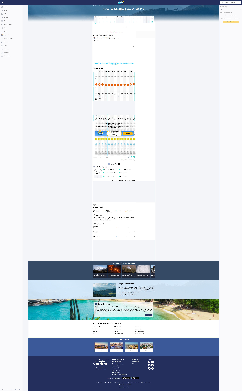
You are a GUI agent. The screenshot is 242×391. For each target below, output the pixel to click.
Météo (94, 5)
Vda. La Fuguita (104, 5)
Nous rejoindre (116, 370)
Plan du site (112, 382)
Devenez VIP (128, 133)
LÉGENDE (97, 40)
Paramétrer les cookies (146, 382)
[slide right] (134, 86)
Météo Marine (135, 361)
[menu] (3, 3)
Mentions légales (100, 382)
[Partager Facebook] (131, 157)
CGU (105, 382)
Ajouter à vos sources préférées (129, 159)
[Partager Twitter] (134, 157)
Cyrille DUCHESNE (106, 37)
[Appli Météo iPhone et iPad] (126, 378)
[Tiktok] (152, 368)
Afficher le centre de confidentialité (124, 384)
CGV (108, 382)
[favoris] (143, 9)
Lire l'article (148, 315)
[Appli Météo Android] (135, 378)
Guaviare (100, 5)
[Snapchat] (149, 365)
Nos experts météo (117, 361)
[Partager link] (128, 157)
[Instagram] (152, 365)
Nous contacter (116, 372)
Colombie (96, 5)
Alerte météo (115, 366)
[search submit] (240, 2)
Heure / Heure (113, 32)
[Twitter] (152, 362)
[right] (154, 270)
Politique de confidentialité (136, 382)
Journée (107, 32)
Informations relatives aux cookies (123, 382)
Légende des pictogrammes (119, 374)
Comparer (121, 32)
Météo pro (134, 364)
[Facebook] (149, 362)
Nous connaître (116, 368)
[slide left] (93, 86)
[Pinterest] (149, 368)
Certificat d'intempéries (118, 364)
